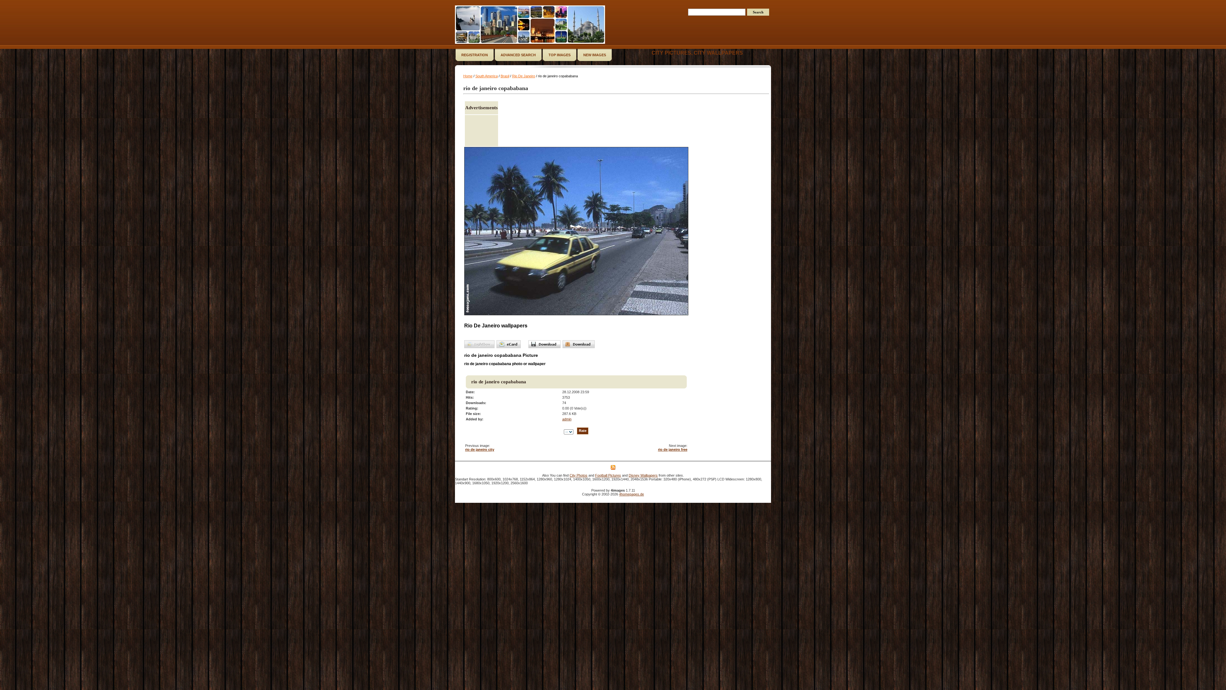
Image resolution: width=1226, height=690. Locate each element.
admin (566, 419)
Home (468, 76)
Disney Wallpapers (643, 475)
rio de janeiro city (479, 449)
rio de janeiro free (672, 449)
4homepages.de (631, 494)
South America (486, 76)
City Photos (578, 475)
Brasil (505, 76)
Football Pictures (608, 475)
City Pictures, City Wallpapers (697, 53)
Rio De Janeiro (523, 76)
